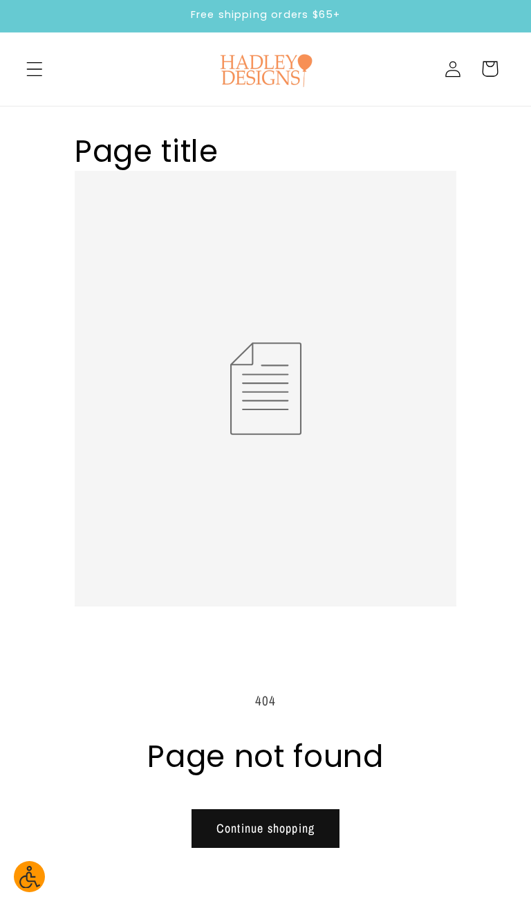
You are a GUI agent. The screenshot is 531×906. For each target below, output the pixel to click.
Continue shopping (265, 828)
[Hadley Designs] (265, 69)
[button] (35, 68)
